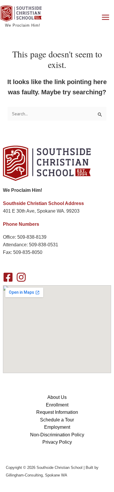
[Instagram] (21, 277)
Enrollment (57, 404)
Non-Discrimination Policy (57, 434)
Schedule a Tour (57, 419)
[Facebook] (8, 277)
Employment (57, 427)
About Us (57, 397)
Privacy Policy (57, 442)
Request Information (57, 412)
